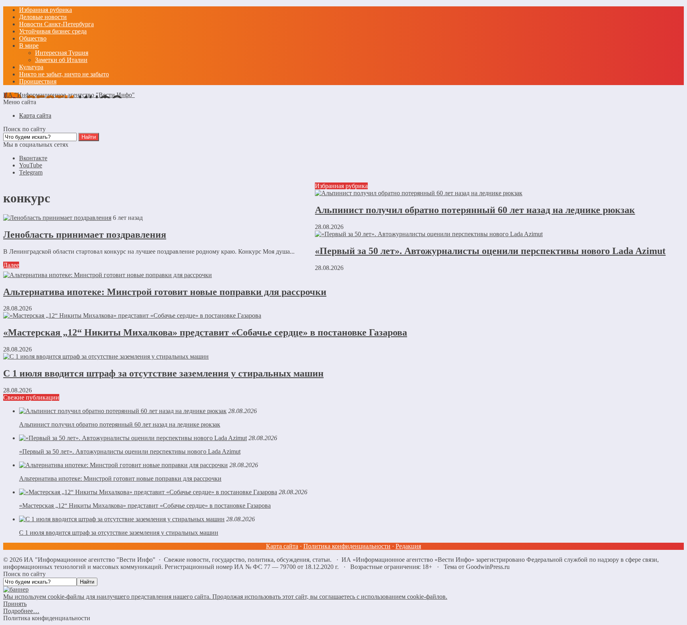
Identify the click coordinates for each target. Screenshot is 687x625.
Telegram (31, 172)
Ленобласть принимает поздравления (84, 234)
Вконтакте (33, 158)
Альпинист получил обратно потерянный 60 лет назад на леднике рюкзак (475, 210)
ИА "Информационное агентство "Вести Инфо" (69, 94)
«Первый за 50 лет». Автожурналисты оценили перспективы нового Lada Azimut (490, 251)
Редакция (408, 546)
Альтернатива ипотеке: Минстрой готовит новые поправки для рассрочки (164, 292)
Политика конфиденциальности (346, 546)
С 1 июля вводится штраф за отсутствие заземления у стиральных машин (163, 373)
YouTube (30, 165)
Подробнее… (21, 611)
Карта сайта (282, 546)
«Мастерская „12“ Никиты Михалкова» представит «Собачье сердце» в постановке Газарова (205, 332)
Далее (11, 265)
